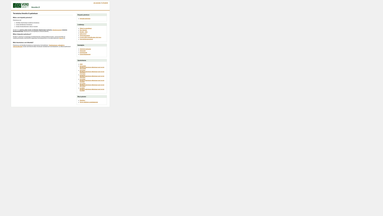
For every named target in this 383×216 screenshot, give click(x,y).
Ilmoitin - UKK (84, 32)
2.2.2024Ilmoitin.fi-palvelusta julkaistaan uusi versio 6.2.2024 (92, 89)
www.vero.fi (83, 33)
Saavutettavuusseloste (86, 39)
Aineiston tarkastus (85, 49)
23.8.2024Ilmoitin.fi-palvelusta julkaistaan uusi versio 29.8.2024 (92, 76)
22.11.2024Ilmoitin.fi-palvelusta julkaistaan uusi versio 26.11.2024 (92, 67)
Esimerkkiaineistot (85, 54)
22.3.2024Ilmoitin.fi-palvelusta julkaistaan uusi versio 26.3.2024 (92, 85)
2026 (81, 64)
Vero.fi (61, 38)
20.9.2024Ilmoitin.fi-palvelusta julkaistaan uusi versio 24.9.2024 (92, 72)
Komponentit (83, 52)
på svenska (97, 3)
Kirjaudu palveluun (85, 18)
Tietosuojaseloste (85, 35)
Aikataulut (83, 50)
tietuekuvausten (57, 30)
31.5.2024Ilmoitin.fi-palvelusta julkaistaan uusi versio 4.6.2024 (92, 80)
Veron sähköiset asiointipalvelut (89, 102)
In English (105, 3)
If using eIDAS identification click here (90, 37)
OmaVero (82, 100)
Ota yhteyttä (83, 30)
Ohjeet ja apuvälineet (86, 28)
